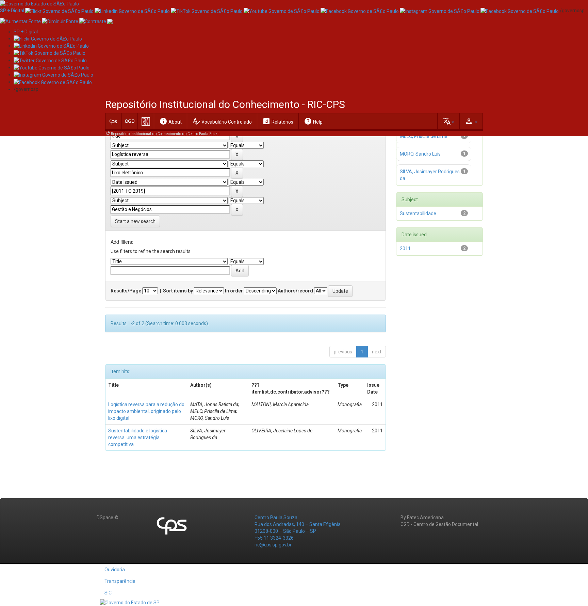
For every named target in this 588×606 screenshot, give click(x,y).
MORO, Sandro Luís (420, 154)
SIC (108, 592)
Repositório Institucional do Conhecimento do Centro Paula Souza (165, 133)
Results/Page (126, 290)
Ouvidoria (114, 569)
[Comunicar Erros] (110, 20)
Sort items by (178, 290)
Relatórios (277, 121)
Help (313, 121)
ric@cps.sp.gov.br (273, 544)
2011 (405, 248)
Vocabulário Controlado (222, 121)
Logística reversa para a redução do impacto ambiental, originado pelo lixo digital (146, 411)
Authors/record (295, 290)
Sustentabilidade (418, 213)
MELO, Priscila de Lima (423, 136)
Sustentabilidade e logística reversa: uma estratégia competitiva (137, 437)
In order (234, 290)
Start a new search (135, 221)
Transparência (119, 581)
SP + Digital (12, 10)
